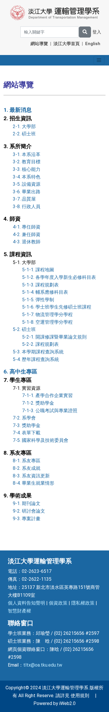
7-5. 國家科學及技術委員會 (40, 440)
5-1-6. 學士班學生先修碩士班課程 (56, 307)
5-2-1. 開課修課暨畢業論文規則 (54, 337)
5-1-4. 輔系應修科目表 (45, 292)
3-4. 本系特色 (26, 177)
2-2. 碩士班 (24, 134)
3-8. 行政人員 (26, 206)
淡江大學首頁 (66, 43)
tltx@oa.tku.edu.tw (42, 665)
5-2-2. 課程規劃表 (40, 344)
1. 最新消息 (17, 110)
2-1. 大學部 (24, 126)
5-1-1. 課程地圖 (38, 269)
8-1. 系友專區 (26, 460)
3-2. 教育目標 (26, 161)
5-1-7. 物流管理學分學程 (47, 314)
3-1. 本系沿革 (26, 154)
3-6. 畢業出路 (26, 191)
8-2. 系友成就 (26, 468)
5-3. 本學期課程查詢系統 (38, 352)
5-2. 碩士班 (24, 329)
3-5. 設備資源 (26, 184)
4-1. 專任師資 (26, 227)
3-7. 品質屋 (24, 199)
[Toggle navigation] (99, 60)
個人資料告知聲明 (26, 603)
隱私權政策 (82, 603)
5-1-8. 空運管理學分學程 (47, 322)
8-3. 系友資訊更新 (31, 476)
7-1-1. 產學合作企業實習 (47, 395)
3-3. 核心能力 (26, 169)
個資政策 (58, 603)
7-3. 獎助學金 (26, 425)
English (92, 43)
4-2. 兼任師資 (26, 234)
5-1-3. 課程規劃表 (40, 285)
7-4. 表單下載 (26, 432)
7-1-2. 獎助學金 (38, 403)
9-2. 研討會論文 (29, 511)
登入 (96, 32)
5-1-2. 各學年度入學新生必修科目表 (59, 277)
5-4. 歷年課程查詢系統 (36, 359)
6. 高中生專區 (20, 371)
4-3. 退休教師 (26, 242)
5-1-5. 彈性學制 (38, 299)
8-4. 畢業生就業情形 (33, 483)
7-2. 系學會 (24, 418)
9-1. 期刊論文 (26, 503)
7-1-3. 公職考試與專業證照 (49, 410)
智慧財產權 (19, 611)
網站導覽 (39, 43)
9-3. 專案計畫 (26, 518)
